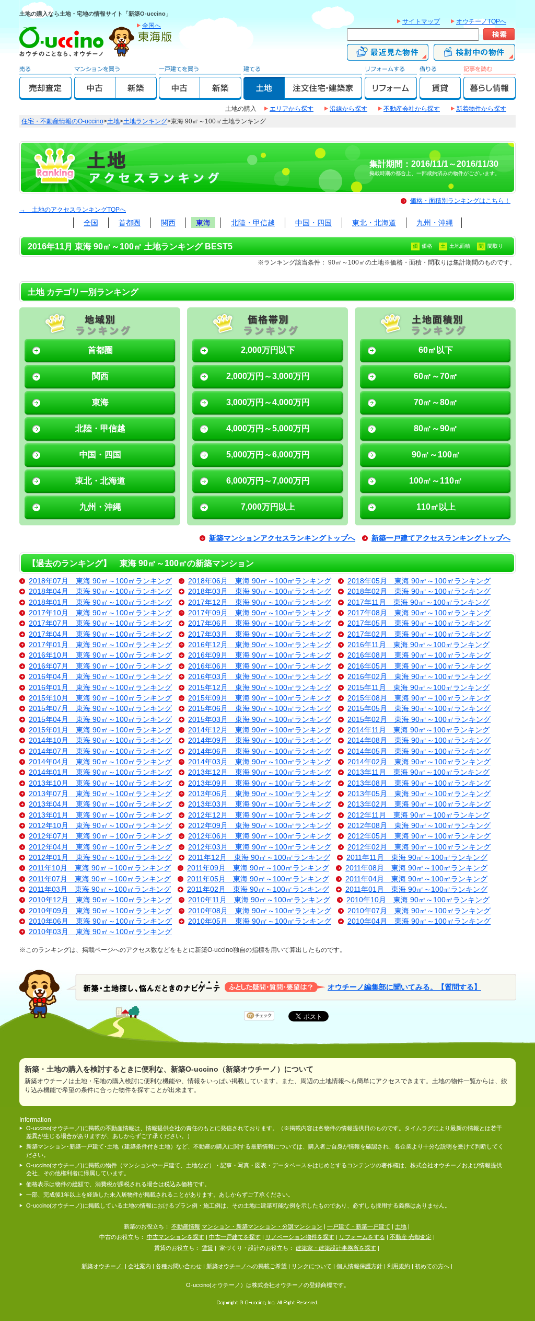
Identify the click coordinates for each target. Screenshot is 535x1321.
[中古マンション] (94, 95)
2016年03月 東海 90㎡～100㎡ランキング (259, 677)
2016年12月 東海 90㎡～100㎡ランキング (259, 645)
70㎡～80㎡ (436, 402)
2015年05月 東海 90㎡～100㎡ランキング (419, 709)
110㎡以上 (436, 506)
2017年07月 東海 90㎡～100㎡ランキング (100, 623)
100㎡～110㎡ (435, 480)
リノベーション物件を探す (299, 1237)
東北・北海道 (374, 223)
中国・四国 (313, 223)
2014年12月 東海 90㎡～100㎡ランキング (259, 730)
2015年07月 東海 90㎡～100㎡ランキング (100, 709)
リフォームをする (362, 1237)
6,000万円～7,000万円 (268, 480)
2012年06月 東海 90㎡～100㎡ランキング (259, 836)
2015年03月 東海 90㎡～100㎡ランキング (259, 719)
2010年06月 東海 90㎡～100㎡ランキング (100, 921)
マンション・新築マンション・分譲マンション (262, 1226)
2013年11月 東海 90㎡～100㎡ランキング (418, 772)
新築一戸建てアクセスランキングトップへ (440, 538)
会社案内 (139, 1266)
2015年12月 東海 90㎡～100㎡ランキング (259, 688)
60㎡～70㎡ (436, 376)
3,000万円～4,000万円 (268, 402)
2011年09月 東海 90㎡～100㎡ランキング (258, 868)
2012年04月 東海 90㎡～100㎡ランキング (100, 847)
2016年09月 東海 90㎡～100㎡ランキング (259, 655)
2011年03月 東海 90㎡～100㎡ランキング (100, 889)
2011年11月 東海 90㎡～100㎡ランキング (416, 857)
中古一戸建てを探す (235, 1237)
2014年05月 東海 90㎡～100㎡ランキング (419, 751)
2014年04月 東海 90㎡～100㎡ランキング (100, 762)
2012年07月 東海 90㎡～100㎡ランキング (100, 836)
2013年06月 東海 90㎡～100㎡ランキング (259, 794)
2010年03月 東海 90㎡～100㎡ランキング (100, 932)
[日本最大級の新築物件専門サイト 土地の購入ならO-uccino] (63, 56)
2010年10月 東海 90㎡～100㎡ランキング (418, 900)
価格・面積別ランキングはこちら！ (460, 200)
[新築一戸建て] (220, 95)
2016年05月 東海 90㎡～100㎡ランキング (419, 666)
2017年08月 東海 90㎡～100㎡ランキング (419, 613)
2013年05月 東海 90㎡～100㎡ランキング (419, 794)
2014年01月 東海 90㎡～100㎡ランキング (100, 772)
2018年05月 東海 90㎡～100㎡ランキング (419, 581)
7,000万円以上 (268, 506)
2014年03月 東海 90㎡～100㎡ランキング (259, 762)
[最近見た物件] (387, 56)
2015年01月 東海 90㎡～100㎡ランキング (100, 730)
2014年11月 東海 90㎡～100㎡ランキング (418, 730)
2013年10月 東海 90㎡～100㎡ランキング (100, 783)
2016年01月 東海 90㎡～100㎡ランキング (100, 688)
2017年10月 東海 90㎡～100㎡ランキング (100, 613)
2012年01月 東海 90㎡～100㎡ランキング (100, 857)
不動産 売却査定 (411, 1237)
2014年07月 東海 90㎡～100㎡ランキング (100, 751)
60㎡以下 (435, 350)
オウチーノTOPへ (481, 21)
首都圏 (130, 223)
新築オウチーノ (102, 1266)
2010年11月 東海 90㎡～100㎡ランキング (259, 900)
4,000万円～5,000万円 (268, 428)
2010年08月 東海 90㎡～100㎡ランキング (259, 911)
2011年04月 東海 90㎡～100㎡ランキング (416, 879)
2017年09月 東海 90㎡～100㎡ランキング (259, 613)
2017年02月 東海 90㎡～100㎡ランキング (419, 634)
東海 (203, 223)
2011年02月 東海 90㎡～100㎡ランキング (258, 889)
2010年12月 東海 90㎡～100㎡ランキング (100, 900)
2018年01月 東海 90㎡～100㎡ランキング (100, 602)
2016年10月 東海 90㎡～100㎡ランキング (100, 655)
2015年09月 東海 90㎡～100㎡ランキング (259, 698)
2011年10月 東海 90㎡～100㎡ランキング (100, 868)
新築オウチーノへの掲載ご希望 (246, 1266)
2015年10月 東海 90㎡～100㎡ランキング (100, 698)
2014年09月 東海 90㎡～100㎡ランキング (259, 740)
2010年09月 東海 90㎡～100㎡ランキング (100, 911)
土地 (113, 121)
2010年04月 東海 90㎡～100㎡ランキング (419, 921)
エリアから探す (291, 108)
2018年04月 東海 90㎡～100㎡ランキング (100, 591)
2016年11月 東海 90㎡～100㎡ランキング (418, 645)
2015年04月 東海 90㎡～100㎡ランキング (100, 719)
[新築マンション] (136, 95)
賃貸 (207, 1248)
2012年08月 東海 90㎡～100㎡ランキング (419, 826)
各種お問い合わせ (179, 1266)
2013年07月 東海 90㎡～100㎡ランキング (100, 794)
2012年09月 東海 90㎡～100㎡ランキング (259, 826)
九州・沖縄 (434, 223)
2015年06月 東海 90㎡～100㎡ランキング (259, 709)
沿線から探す (348, 108)
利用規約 (398, 1266)
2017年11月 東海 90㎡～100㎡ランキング (418, 602)
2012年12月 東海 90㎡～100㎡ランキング (259, 815)
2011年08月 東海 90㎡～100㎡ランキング (416, 868)
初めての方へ (432, 1266)
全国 (91, 223)
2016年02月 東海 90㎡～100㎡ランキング (419, 677)
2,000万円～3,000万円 (268, 376)
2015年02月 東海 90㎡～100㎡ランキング (419, 719)
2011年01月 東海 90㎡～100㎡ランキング (416, 889)
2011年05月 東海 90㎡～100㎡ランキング (258, 879)
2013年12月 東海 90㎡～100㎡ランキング (259, 772)
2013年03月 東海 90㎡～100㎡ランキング (259, 804)
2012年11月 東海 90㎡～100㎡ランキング (418, 815)
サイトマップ (421, 21)
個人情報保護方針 (359, 1266)
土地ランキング (145, 121)
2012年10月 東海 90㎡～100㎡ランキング (100, 826)
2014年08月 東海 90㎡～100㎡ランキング (419, 740)
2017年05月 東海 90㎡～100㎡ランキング (419, 623)
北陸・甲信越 (253, 223)
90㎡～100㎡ (436, 454)
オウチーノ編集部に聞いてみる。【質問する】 (404, 987)
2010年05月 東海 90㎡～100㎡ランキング (259, 921)
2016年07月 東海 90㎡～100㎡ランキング (100, 666)
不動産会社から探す (411, 108)
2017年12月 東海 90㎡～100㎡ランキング (259, 602)
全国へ (151, 25)
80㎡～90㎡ (436, 428)
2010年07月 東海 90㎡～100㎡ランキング (419, 911)
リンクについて (312, 1266)
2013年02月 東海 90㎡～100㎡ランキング (419, 804)
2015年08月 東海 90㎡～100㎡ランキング (419, 698)
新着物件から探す (481, 108)
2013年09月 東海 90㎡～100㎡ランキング (259, 783)
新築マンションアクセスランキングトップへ (282, 538)
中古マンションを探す (175, 1237)
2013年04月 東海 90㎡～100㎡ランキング (100, 804)
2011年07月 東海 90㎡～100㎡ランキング (100, 879)
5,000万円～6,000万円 (268, 454)
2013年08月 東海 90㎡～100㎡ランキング (419, 783)
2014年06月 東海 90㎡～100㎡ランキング (259, 751)
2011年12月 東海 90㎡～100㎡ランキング (259, 857)
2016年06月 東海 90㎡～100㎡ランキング (259, 666)
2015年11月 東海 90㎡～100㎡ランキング (418, 688)
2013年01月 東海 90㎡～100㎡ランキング (100, 815)
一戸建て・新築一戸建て (358, 1226)
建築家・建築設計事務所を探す (336, 1248)
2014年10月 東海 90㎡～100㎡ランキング (100, 740)
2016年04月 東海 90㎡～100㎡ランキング (100, 677)
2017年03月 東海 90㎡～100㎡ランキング (259, 634)
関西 (168, 223)
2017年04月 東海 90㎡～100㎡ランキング (100, 634)
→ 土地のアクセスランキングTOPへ (72, 209)
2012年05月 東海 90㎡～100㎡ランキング (419, 836)
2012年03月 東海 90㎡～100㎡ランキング (259, 847)
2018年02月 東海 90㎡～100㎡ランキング (419, 591)
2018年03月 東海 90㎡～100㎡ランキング (259, 591)
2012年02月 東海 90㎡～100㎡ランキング (419, 847)
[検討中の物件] (474, 56)
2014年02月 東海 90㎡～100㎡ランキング (419, 762)
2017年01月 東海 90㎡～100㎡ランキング (100, 645)
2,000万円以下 (268, 350)
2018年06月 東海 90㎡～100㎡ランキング (259, 581)
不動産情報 (185, 1226)
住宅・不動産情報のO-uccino (62, 121)
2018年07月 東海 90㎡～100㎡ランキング (100, 581)
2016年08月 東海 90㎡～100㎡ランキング (419, 655)
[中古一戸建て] (179, 95)
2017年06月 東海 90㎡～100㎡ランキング (259, 623)
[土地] (264, 95)
